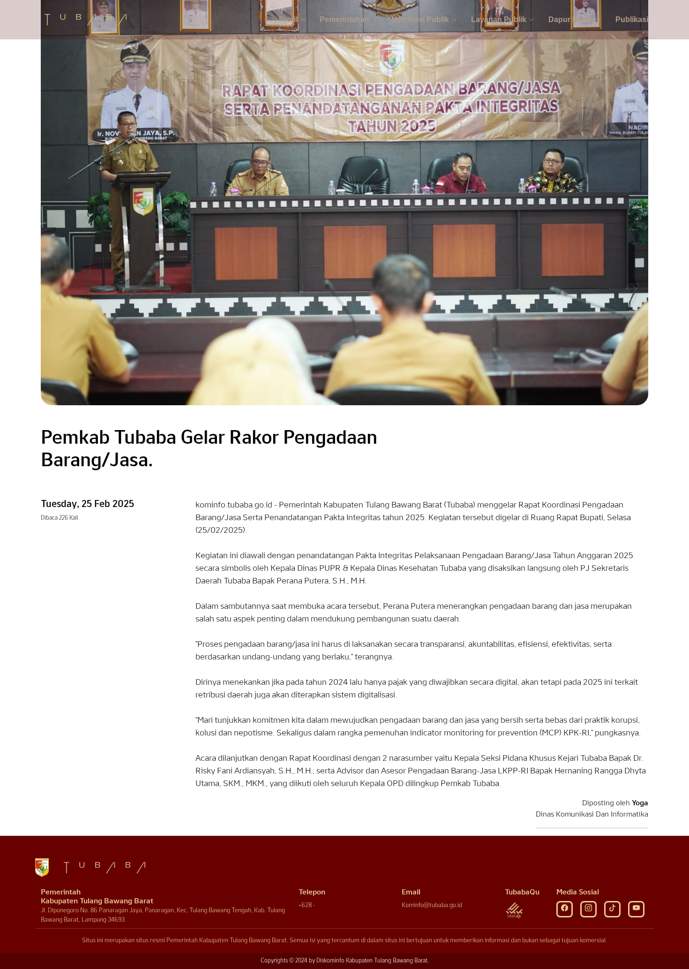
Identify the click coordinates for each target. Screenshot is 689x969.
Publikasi (631, 19)
